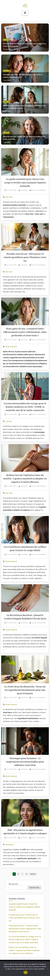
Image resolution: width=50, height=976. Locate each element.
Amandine (24, 190)
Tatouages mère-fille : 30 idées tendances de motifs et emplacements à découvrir (22, 76)
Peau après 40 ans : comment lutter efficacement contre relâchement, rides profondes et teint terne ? (25, 332)
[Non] (47, 968)
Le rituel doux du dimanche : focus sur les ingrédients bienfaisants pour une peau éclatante (25, 690)
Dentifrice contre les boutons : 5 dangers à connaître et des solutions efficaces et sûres (24, 107)
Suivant (33, 874)
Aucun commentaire (39, 190)
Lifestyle (6, 40)
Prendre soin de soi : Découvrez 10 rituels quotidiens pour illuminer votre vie (25, 257)
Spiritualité (9, 844)
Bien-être (6, 101)
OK (26, 972)
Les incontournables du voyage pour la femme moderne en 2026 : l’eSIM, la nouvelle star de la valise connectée (25, 407)
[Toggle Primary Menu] (25, 13)
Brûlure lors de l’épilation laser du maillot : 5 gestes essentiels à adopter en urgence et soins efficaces (25, 479)
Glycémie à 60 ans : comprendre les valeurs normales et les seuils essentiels (24, 138)
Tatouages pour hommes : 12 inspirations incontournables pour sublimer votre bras (25, 762)
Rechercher (13, 884)
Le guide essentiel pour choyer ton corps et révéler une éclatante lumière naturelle (25, 182)
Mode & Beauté (11, 346)
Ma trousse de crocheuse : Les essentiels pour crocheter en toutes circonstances (24, 45)
